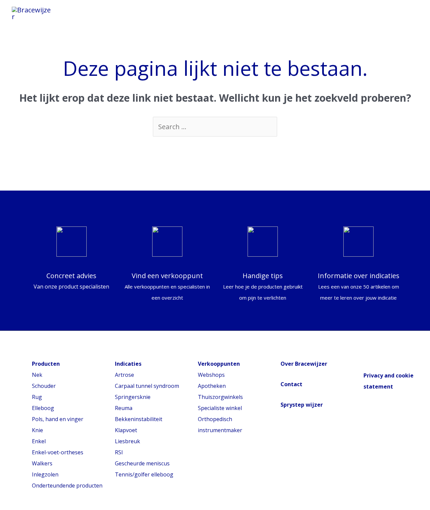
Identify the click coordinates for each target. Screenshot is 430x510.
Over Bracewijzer (304, 363)
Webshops (211, 374)
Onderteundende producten (67, 485)
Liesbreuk (127, 441)
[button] (409, 13)
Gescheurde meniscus (142, 463)
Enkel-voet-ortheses (57, 452)
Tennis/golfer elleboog (144, 474)
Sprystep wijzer (302, 404)
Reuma (123, 408)
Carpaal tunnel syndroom (147, 386)
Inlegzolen (45, 474)
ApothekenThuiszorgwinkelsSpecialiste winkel (220, 397)
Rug (37, 397)
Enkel (39, 441)
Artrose (124, 374)
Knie (37, 430)
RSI (119, 452)
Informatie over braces (148, 11)
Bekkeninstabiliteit (138, 419)
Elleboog (43, 408)
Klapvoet (126, 430)
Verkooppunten (101, 18)
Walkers (42, 463)
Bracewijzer (304, 11)
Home (84, 11)
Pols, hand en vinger (57, 419)
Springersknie (132, 397)
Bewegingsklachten (236, 11)
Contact (291, 384)
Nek (37, 374)
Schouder (44, 386)
